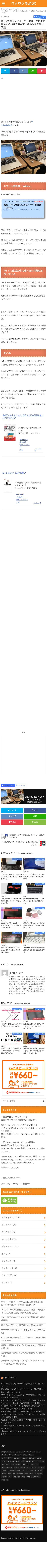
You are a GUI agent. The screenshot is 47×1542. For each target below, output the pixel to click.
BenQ (26, 1452)
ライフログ (9, 1275)
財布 (10, 1477)
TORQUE (11, 1461)
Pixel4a (38, 1458)
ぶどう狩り (5, 1464)
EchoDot (33, 1452)
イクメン (7, 1282)
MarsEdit (24, 1458)
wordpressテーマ (32, 1461)
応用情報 (20, 1474)
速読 (23, 1477)
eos (39, 1452)
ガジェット (21, 785)
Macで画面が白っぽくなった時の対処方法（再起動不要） (23, 1318)
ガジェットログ (9, 785)
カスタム (25, 1464)
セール (4, 1470)
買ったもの (9, 1225)
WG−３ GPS (20, 1461)
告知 (9, 1474)
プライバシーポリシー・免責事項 (16, 1183)
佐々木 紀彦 (39, 1470)
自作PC (4, 1477)
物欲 (31, 1474)
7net (21, 450)
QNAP (4, 1461)
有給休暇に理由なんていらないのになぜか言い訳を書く (23, 1354)
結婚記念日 (38, 1474)
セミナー (41, 1467)
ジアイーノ (34, 1464)
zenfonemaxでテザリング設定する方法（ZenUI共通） (23, 1331)
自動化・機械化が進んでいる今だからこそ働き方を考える (23, 1346)
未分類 (6, 1253)
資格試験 (17, 1477)
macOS (16, 1458)
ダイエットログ (10, 1246)
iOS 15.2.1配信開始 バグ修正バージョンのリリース (21, 1411)
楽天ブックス (21, 500)
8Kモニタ (5, 1452)
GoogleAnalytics (7, 1455)
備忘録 (4, 1474)
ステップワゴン (19, 1467)
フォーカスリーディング (16, 1470)
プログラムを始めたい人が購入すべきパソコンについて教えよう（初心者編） (23, 1362)
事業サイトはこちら (10, 1167)
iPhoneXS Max (28, 1455)
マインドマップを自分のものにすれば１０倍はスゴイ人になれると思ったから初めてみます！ (23, 1311)
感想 (26, 1474)
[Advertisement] (23, 98)
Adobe (12, 1452)
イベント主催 (9, 1239)
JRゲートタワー (7, 1458)
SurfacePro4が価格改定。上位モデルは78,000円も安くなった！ (23, 1339)
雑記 (3, 1480)
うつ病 (42, 1461)
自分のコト (8, 1232)
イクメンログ (15, 1464)
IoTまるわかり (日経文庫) (13, 473)
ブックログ (8, 1261)
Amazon (23, 440)
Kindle (22, 442)
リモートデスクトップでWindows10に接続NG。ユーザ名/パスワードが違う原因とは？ (23, 1303)
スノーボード (31, 1467)
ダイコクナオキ (16, 973)
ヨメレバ (36, 503)
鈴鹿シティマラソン (33, 1477)
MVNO (31, 1458)
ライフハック (9, 1268)
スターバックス (7, 1467)
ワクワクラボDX (23, 3)
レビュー (30, 1470)
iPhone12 (18, 1455)
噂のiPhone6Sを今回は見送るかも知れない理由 (22, 1325)
